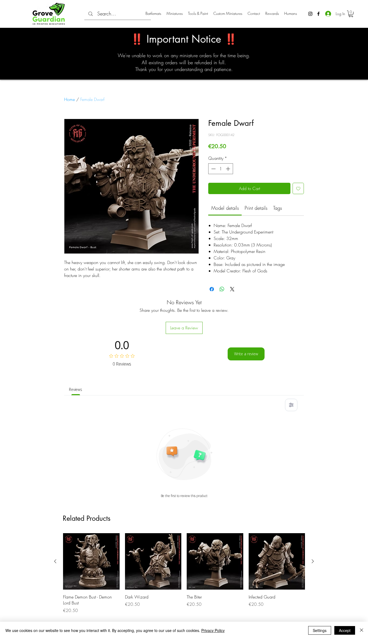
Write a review (246, 353)
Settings (320, 630)
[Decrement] (213, 169)
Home (69, 99)
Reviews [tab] (75, 389)
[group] (184, 573)
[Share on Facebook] (212, 289)
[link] (225, 208)
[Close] (361, 630)
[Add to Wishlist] (298, 188)
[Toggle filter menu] (291, 405)
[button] (351, 14)
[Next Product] (313, 561)
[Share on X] (232, 289)
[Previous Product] (55, 561)
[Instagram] (310, 13)
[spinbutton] (221, 169)
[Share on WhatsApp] (222, 289)
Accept (344, 630)
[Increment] (228, 169)
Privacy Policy (213, 630)
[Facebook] (318, 13)
